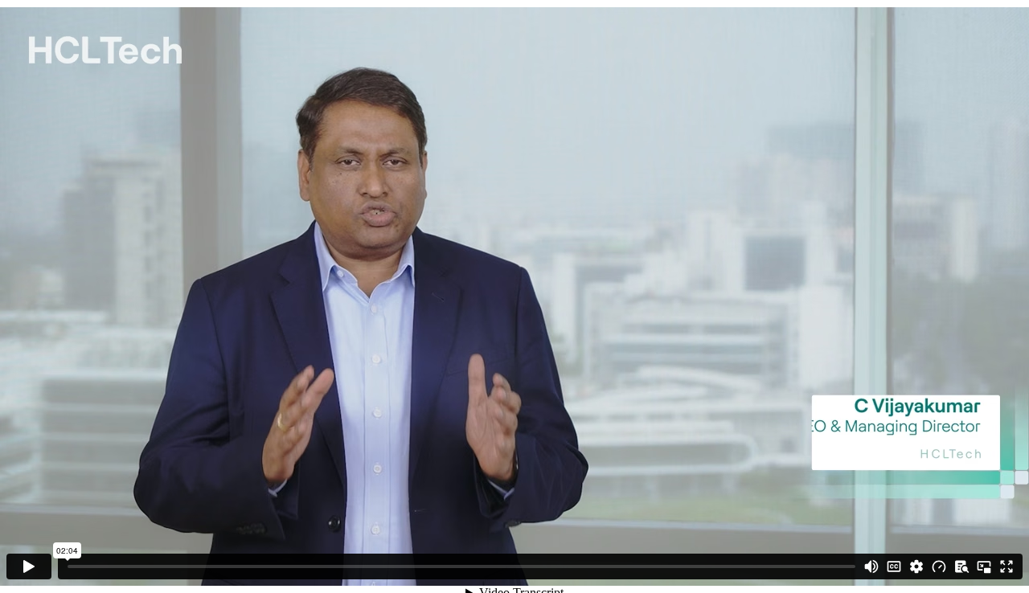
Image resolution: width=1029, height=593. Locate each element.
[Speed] (939, 566)
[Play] (28, 566)
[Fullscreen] (1006, 566)
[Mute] (871, 566)
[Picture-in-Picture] (984, 566)
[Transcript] (961, 566)
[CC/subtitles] (894, 566)
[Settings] (916, 566)
